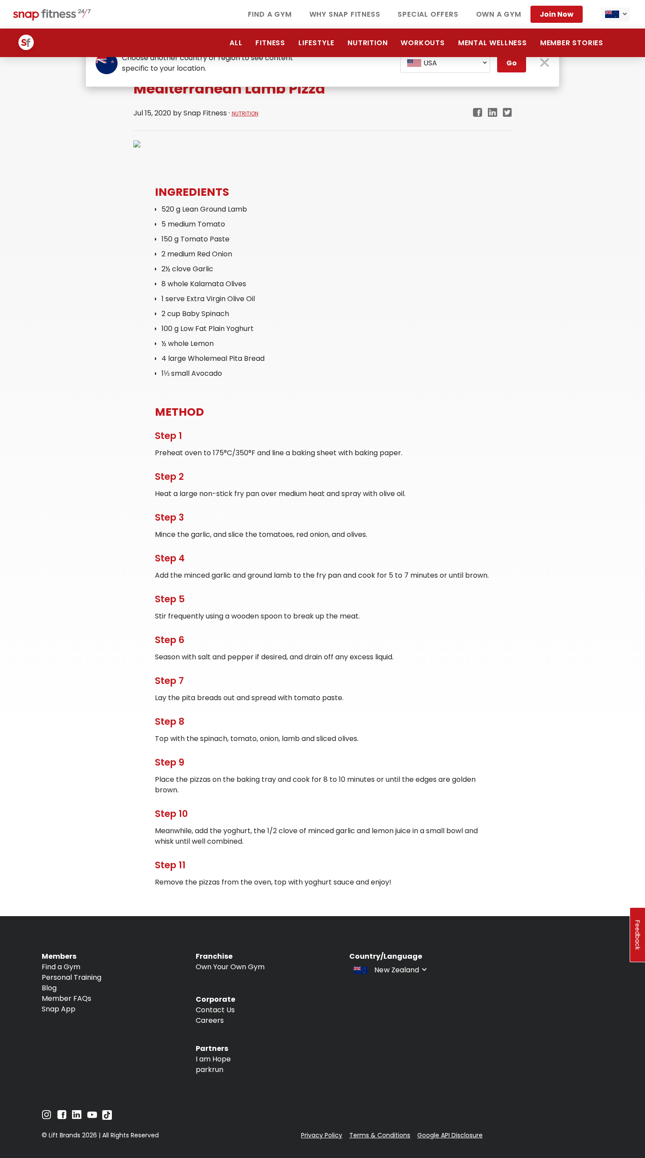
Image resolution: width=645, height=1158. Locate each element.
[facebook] (477, 113)
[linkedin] (492, 113)
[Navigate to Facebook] (62, 1117)
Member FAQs (66, 998)
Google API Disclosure (450, 1135)
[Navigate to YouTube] (92, 1117)
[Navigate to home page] (52, 18)
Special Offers (428, 14)
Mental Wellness (492, 43)
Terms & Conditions (379, 1135)
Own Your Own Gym (230, 967)
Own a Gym (498, 14)
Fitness (270, 43)
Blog (49, 988)
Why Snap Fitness (344, 14)
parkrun (209, 1069)
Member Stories (571, 43)
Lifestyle (316, 43)
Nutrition (367, 43)
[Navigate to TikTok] (107, 1117)
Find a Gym (270, 14)
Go (511, 63)
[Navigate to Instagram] (46, 1117)
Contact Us (215, 1010)
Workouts (422, 43)
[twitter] (507, 113)
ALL (235, 43)
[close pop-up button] (544, 63)
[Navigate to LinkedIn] (77, 1116)
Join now (556, 14)
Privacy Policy (321, 1135)
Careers (210, 1020)
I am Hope (213, 1059)
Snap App (58, 1009)
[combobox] (615, 14)
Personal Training (71, 977)
